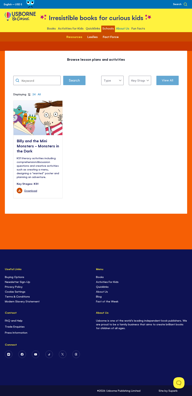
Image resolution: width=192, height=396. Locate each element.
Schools (81, 55)
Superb (173, 390)
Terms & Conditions (17, 296)
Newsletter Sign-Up (17, 281)
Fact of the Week (107, 301)
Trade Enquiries (15, 326)
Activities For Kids (107, 281)
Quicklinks (102, 286)
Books (100, 277)
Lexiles (92, 37)
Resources (100, 55)
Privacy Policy (13, 286)
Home (66, 55)
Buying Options (14, 277)
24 (34, 94)
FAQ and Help (13, 320)
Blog (99, 296)
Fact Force (111, 37)
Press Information (16, 332)
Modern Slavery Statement (22, 301)
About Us (102, 291)
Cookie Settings (15, 291)
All (39, 94)
